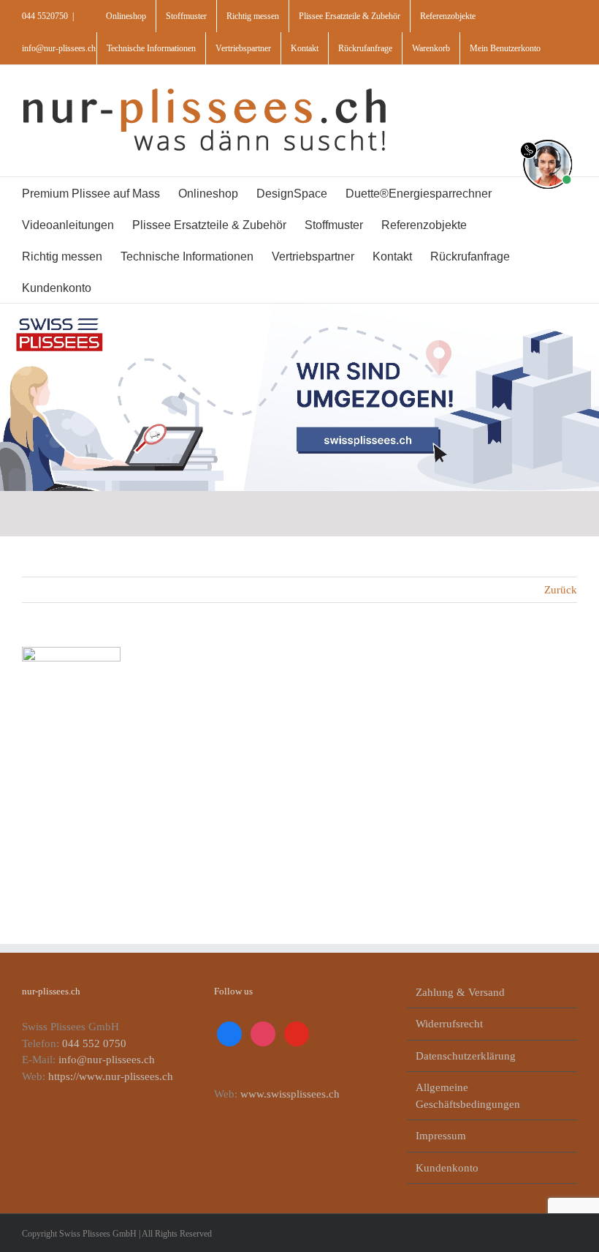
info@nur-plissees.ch (59, 48)
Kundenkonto (447, 1168)
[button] (147, 287)
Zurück (560, 590)
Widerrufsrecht (449, 1024)
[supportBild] (547, 137)
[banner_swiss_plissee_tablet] (299, 309)
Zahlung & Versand (460, 992)
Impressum (441, 1136)
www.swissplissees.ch (290, 1094)
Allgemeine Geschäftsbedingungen (468, 1096)
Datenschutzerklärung (466, 1056)
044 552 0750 (94, 1043)
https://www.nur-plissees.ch (110, 1076)
